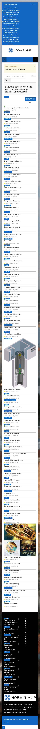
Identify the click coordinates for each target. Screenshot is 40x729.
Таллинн (7, 251)
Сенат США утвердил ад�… (13, 187)
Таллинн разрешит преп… (12, 141)
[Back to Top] (3, 727)
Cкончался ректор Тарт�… (12, 327)
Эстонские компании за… (12, 466)
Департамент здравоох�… (12, 227)
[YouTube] (25, 628)
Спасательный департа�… (12, 181)
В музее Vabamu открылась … (13, 261)
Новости (7, 132)
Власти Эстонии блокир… (12, 584)
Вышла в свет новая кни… (12, 557)
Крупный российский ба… (12, 500)
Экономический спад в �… (12, 314)
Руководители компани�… (12, 407)
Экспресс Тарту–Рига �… (12, 167)
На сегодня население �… (12, 114)
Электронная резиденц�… (12, 413)
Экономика (8, 172)
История (7, 568)
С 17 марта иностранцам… (12, 320)
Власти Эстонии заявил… (12, 148)
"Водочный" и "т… (9, 493)
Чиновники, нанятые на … (12, 427)
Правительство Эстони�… (12, 307)
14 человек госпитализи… (12, 396)
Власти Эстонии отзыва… (12, 301)
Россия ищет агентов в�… (12, 486)
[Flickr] (25, 634)
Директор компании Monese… (13, 447)
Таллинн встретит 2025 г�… (13, 254)
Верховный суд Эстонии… (12, 480)
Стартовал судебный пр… (12, 214)
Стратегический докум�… (12, 134)
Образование (8, 138)
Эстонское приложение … (12, 433)
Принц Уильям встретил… (12, 201)
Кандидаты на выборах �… (12, 473)
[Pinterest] (25, 632)
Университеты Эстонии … (12, 520)
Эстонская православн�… (12, 513)
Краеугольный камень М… (12, 570)
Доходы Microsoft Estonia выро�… (15, 453)
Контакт (8, 722)
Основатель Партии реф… (12, 597)
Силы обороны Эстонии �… (12, 274)
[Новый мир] (20, 50)
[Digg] (26, 639)
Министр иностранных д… (12, 121)
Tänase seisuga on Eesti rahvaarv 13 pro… (17, 108)
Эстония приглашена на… (12, 207)
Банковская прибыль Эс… (12, 267)
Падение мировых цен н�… (13, 234)
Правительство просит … (12, 440)
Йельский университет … (12, 241)
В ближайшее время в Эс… (12, 334)
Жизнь (6, 97)
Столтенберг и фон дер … (12, 294)
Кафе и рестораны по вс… (12, 221)
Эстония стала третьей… (12, 194)
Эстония (7, 112)
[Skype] (25, 641)
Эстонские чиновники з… (12, 247)
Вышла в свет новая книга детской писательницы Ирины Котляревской (18, 89)
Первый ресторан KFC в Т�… (13, 577)
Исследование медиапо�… (13, 281)
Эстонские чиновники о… (12, 603)
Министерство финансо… (12, 420)
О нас (5, 722)
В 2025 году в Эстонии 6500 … (13, 174)
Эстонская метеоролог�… (12, 564)
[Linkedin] (25, 630)
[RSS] (25, 619)
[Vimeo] (25, 643)
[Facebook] (25, 621)
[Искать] (6, 80)
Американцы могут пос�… (12, 389)
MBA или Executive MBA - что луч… (15, 590)
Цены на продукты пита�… (13, 161)
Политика (7, 118)
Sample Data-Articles (10, 400)
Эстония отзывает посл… (12, 154)
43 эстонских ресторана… (12, 128)
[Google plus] (26, 625)
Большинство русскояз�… (12, 287)
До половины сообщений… (12, 506)
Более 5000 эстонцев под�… (13, 460)
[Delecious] (25, 646)
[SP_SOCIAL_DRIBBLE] (25, 637)
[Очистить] (9, 80)
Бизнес (6, 218)
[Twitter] (26, 623)
